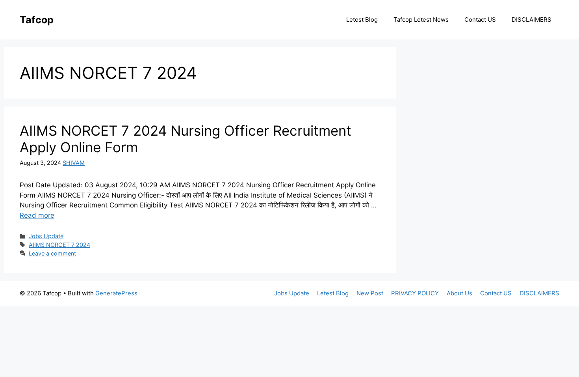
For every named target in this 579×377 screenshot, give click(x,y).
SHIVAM (74, 162)
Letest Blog (362, 19)
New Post (369, 293)
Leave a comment (52, 253)
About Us (459, 293)
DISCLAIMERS (531, 19)
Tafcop (37, 20)
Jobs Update (46, 236)
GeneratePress (116, 293)
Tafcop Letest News (421, 19)
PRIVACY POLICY (415, 293)
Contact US (480, 19)
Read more (37, 215)
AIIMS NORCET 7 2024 (59, 244)
